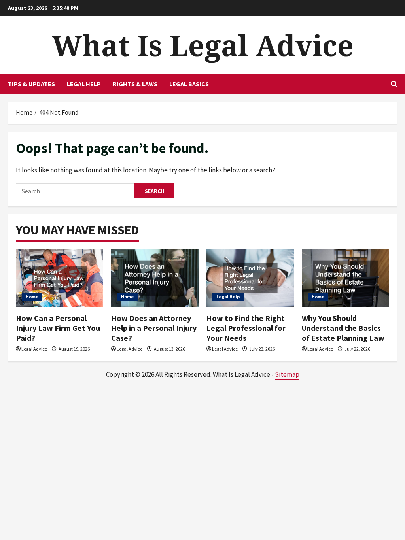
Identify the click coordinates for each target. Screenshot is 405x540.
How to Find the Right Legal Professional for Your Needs (246, 328)
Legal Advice (34, 349)
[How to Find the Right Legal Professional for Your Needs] (250, 278)
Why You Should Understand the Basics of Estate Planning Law (343, 328)
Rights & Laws (135, 84)
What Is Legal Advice (203, 45)
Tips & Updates (31, 84)
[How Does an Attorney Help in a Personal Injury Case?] (155, 278)
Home (32, 297)
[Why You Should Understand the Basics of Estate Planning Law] (345, 278)
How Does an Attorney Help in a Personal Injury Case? (154, 328)
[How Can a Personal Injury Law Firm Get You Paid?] (59, 278)
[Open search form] (394, 84)
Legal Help (84, 84)
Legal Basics (189, 84)
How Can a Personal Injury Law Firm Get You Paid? (58, 328)
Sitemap (287, 374)
